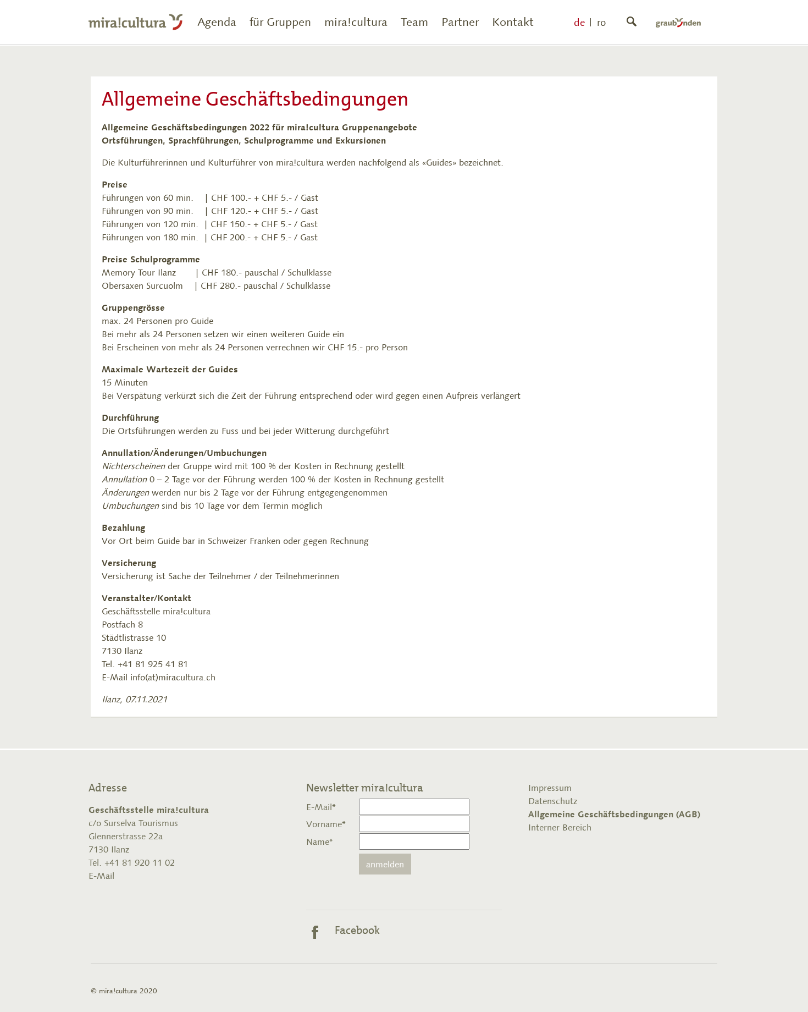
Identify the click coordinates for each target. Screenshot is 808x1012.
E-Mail (101, 875)
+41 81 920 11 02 (138, 862)
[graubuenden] (678, 21)
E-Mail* (321, 806)
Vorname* (326, 823)
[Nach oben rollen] (784, 988)
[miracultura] (135, 22)
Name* (319, 841)
